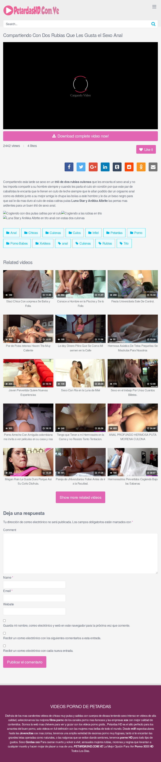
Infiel (95, 232)
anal (64, 243)
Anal (13, 232)
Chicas (33, 232)
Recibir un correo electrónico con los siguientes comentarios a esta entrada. (52, 638)
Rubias (107, 243)
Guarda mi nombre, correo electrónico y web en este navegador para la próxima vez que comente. (66, 625)
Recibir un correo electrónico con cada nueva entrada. (38, 650)
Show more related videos (80, 497)
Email (8, 590)
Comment (9, 529)
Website (8, 604)
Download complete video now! (83, 136)
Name (8, 577)
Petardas (116, 232)
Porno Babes (19, 243)
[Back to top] (150, 749)
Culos (76, 232)
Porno (138, 232)
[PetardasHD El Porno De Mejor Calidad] (32, 10)
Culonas (55, 232)
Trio (126, 243)
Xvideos (44, 243)
